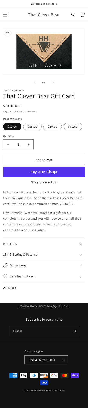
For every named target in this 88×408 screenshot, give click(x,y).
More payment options (44, 182)
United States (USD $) (42, 360)
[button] (5, 14)
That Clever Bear (38, 390)
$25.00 (32, 127)
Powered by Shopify (55, 390)
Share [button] (12, 287)
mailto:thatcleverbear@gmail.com (44, 306)
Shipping (7, 111)
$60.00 (73, 127)
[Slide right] (53, 82)
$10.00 (12, 127)
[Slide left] (34, 82)
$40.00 (52, 127)
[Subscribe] (74, 331)
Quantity (8, 136)
